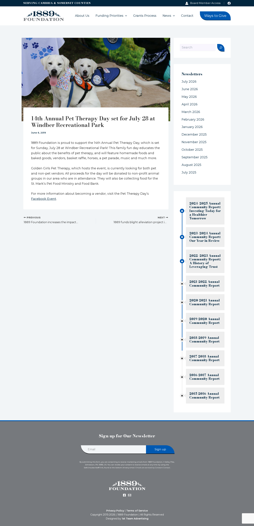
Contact (187, 16)
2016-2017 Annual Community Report (204, 377)
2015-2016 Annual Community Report (204, 395)
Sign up (160, 449)
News (167, 16)
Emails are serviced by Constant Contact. (152, 468)
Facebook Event (43, 199)
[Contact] (129, 495)
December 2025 (194, 134)
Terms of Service (137, 510)
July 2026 (189, 81)
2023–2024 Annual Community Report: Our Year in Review (205, 237)
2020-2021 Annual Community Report (204, 302)
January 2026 (192, 127)
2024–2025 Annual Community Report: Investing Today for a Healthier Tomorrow (205, 211)
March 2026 (191, 112)
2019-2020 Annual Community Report (204, 321)
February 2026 (193, 119)
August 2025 (191, 165)
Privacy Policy (115, 510)
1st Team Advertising (135, 518)
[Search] (220, 48)
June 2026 (190, 89)
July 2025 (189, 172)
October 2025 (192, 150)
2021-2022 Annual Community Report (204, 283)
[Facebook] (229, 3)
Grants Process (144, 16)
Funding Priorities (109, 16)
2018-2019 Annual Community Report (204, 339)
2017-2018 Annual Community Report (204, 358)
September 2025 (195, 157)
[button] (125, 15)
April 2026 (189, 104)
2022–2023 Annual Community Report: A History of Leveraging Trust (205, 261)
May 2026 (189, 97)
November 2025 (194, 142)
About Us (82, 16)
